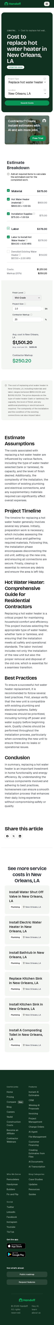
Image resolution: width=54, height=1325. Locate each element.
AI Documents (36, 1161)
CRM (31, 1100)
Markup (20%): (14, 273)
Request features (27, 1282)
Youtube (11, 1227)
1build (10, 1116)
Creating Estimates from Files (37, 1153)
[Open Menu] (47, 4)
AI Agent (33, 1131)
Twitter (10, 1207)
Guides (32, 1194)
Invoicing (33, 1113)
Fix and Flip (12, 1194)
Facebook (12, 1217)
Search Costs (27, 103)
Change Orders (36, 1126)
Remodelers (13, 1179)
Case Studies (36, 1179)
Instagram (12, 1222)
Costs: (10, 269)
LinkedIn (11, 1212)
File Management (37, 1136)
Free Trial (38, 138)
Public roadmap (27, 1274)
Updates (33, 1184)
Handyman (12, 1184)
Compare (14, 1102)
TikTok (10, 1232)
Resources (34, 1189)
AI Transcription (37, 1166)
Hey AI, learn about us (36, 1309)
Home (10, 1092)
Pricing (10, 1097)
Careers (11, 1111)
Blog (9, 1106)
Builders (11, 1189)
